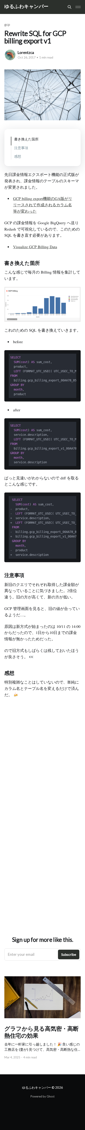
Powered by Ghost (42, 1096)
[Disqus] (42, 766)
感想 (17, 156)
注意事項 (21, 148)
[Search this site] (69, 6)
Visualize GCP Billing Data (35, 246)
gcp (7, 24)
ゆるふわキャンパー (26, 6)
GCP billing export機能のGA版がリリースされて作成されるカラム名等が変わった (42, 205)
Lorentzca (26, 52)
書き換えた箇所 (26, 139)
